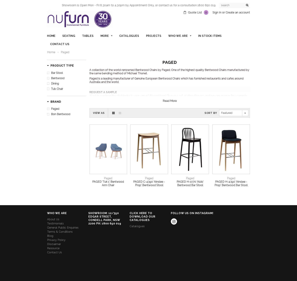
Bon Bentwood (60, 114)
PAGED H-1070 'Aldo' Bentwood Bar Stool (190, 183)
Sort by (211, 113)
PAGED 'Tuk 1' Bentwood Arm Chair (108, 183)
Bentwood (57, 78)
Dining (55, 83)
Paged (65, 52)
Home (51, 52)
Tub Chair (57, 88)
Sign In (217, 12)
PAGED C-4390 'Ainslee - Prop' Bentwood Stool (149, 183)
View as (98, 113)
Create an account (238, 12)
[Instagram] (174, 221)
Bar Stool (57, 72)
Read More (170, 100)
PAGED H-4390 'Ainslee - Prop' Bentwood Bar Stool (231, 183)
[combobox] (234, 5)
